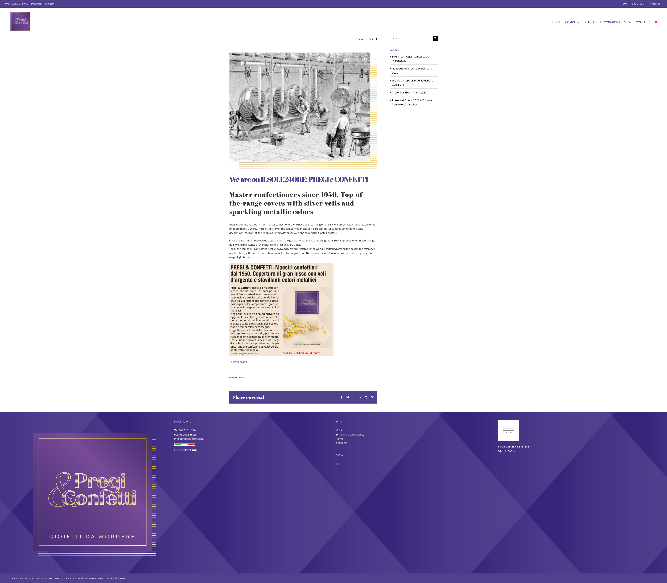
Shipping (341, 442)
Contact (341, 430)
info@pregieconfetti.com (42, 3)
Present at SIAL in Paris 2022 (409, 92)
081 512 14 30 (187, 430)
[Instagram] (337, 464)
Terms (339, 438)
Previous (360, 38)
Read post (239, 361)
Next (371, 38)
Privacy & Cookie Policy (350, 434)
